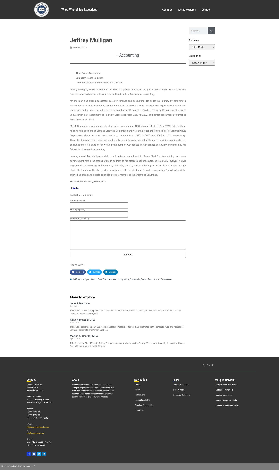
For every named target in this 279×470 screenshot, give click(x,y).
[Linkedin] (44, 454)
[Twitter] (39, 454)
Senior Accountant (150, 279)
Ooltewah (135, 279)
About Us (167, 9)
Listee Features (187, 9)
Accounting (129, 55)
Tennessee (166, 279)
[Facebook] (34, 454)
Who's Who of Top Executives (79, 10)
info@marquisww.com (35, 433)
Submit (128, 254)
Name (77, 200)
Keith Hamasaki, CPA (82, 319)
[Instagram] (29, 454)
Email (77, 209)
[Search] (211, 30)
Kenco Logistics (121, 279)
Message (79, 218)
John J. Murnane (80, 303)
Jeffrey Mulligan (81, 279)
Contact (206, 9)
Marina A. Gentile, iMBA (84, 335)
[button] (78, 272)
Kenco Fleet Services (101, 279)
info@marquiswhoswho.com (38, 427)
